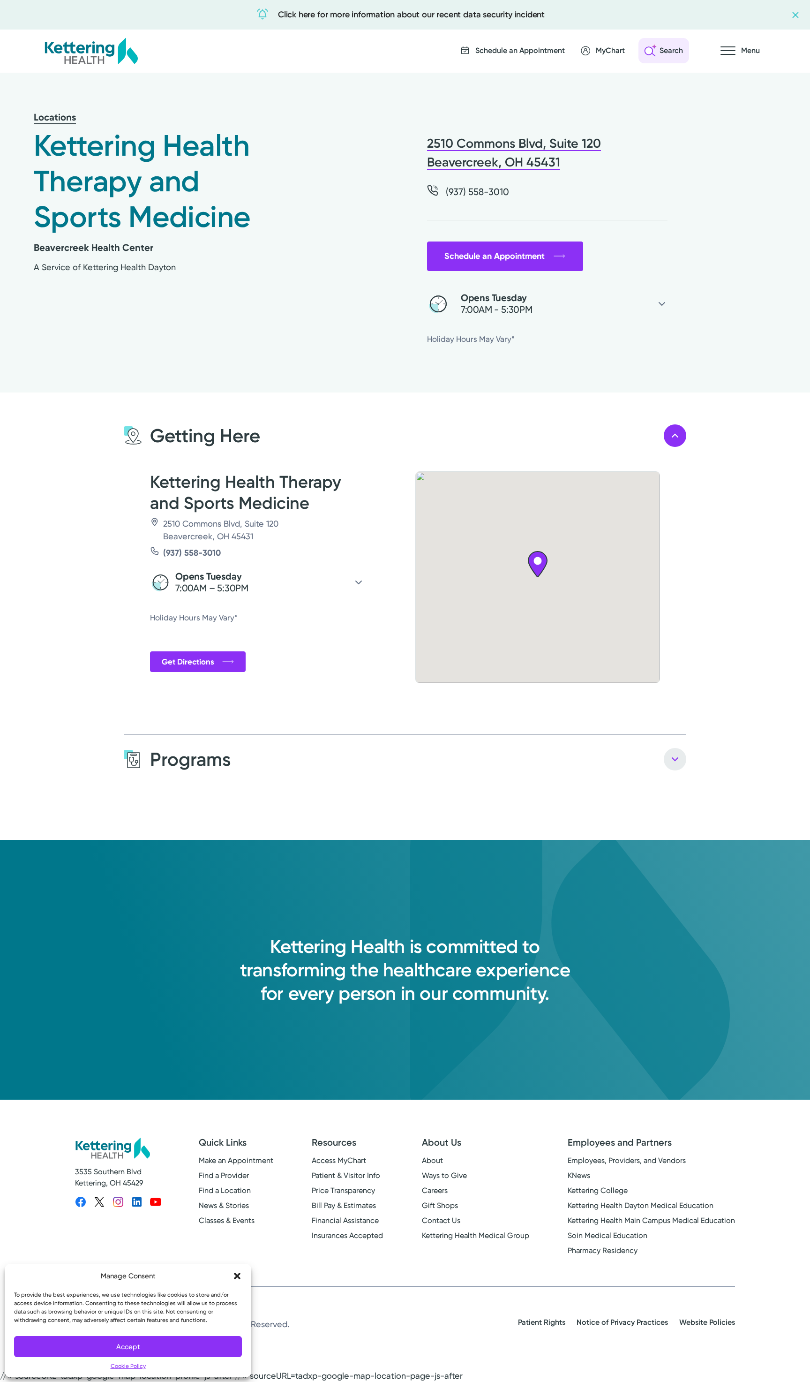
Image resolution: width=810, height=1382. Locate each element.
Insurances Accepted (347, 1235)
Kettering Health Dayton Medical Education (640, 1205)
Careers (435, 1190)
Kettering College (598, 1190)
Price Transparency (343, 1190)
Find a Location (225, 1190)
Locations (55, 117)
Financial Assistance (345, 1220)
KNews (579, 1175)
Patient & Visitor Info (346, 1175)
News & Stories (224, 1205)
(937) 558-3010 (192, 553)
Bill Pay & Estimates (344, 1205)
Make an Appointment (236, 1160)
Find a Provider (224, 1175)
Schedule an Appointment (494, 256)
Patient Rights (541, 1322)
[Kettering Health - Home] (91, 50)
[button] (237, 1276)
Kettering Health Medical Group (475, 1235)
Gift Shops (440, 1205)
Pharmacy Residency (603, 1250)
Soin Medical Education (607, 1235)
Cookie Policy (128, 1366)
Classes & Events (227, 1220)
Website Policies (707, 1322)
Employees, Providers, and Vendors (627, 1160)
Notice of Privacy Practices (622, 1322)
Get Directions (188, 661)
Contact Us (441, 1220)
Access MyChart (339, 1160)
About (432, 1160)
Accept (128, 1347)
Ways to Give (444, 1175)
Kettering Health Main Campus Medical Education (651, 1220)
